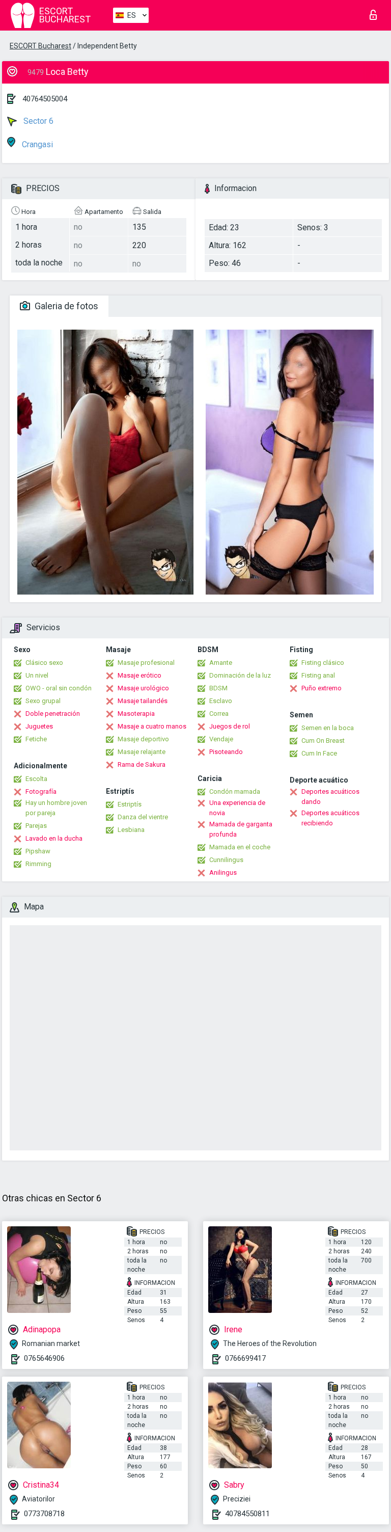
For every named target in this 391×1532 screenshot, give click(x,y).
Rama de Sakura (141, 764)
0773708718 (44, 1513)
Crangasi (36, 144)
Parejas (36, 825)
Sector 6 (37, 121)
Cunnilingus (226, 860)
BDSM (218, 688)
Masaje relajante (141, 752)
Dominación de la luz (240, 675)
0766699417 (245, 1358)
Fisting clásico (322, 662)
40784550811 (247, 1513)
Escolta (36, 779)
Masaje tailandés (142, 701)
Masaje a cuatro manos (152, 726)
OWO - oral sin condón (58, 688)
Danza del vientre (143, 817)
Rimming (38, 864)
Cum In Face (319, 753)
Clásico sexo (44, 662)
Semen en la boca (327, 728)
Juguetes (39, 726)
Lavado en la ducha (53, 838)
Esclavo (220, 701)
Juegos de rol (229, 726)
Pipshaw (37, 851)
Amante (220, 662)
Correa (219, 713)
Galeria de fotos (65, 306)
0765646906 (44, 1358)
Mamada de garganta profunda (240, 829)
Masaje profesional (146, 662)
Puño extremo (321, 688)
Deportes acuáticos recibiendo (330, 818)
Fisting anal (318, 675)
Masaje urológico (143, 688)
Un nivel (36, 675)
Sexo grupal (43, 701)
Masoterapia (136, 713)
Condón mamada (234, 791)
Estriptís (130, 804)
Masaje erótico (139, 675)
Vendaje (221, 739)
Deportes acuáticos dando (330, 796)
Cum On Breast (323, 740)
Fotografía (41, 791)
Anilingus (223, 872)
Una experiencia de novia (237, 808)
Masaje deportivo (143, 739)
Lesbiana (131, 830)
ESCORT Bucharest (40, 46)
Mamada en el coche (239, 847)
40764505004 (44, 98)
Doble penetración (52, 713)
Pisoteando (226, 752)
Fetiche (36, 739)
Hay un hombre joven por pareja (56, 808)
